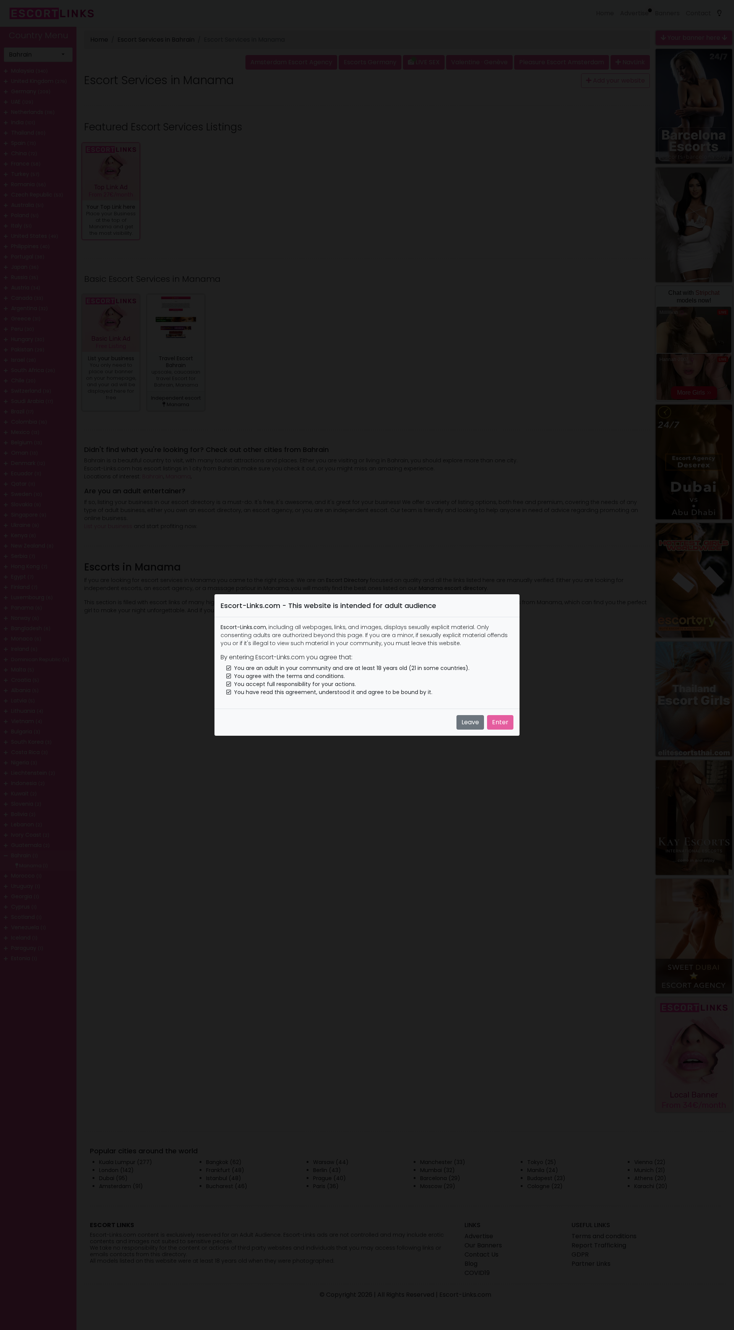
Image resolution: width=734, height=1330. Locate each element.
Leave (470, 722)
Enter (500, 722)
